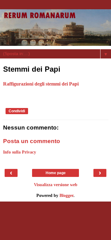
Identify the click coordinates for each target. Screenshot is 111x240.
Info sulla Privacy (19, 152)
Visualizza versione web (55, 184)
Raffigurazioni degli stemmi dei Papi (41, 83)
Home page (56, 173)
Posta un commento (31, 141)
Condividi (17, 111)
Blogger (66, 195)
